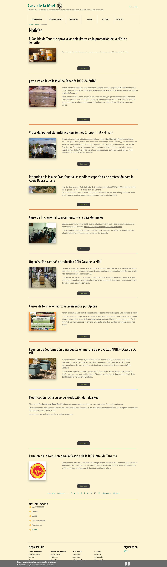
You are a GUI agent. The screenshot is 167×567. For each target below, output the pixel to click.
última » (116, 493)
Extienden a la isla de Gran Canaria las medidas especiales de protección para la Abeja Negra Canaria (81, 178)
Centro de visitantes (38, 520)
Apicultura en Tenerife (79, 560)
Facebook (127, 551)
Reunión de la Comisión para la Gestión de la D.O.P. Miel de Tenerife (73, 456)
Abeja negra (76, 557)
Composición (98, 557)
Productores (54, 557)
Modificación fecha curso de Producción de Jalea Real (64, 397)
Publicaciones (37, 525)
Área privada (133, 7)
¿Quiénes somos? (38, 507)
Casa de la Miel (37, 19)
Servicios (35, 511)
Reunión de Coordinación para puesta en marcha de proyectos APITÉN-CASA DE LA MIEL (82, 351)
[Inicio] (41, 6)
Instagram (125, 551)
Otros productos (99, 560)
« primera (51, 493)
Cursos (34, 516)
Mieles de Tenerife (55, 19)
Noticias (34, 529)
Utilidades (105, 19)
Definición (97, 554)
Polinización (76, 554)
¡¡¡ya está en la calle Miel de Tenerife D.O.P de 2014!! (62, 81)
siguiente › (106, 493)
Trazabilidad (54, 560)
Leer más (83, 68)
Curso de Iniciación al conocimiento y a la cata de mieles (66, 217)
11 (99, 493)
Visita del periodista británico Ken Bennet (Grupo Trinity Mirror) (71, 132)
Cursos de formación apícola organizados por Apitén (63, 306)
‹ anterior (61, 493)
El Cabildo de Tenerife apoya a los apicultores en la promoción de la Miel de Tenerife (78, 41)
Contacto (119, 19)
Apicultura (74, 19)
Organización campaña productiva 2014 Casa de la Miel (65, 261)
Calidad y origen (56, 554)
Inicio (31, 25)
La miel (89, 19)
